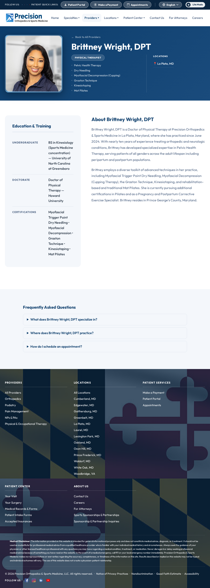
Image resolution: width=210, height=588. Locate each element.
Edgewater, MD (84, 405)
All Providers (13, 392)
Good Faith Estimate (168, 573)
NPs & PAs (11, 418)
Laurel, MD (81, 430)
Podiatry (10, 405)
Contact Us (157, 18)
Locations (110, 18)
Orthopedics (13, 399)
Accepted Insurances (18, 521)
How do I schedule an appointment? (56, 346)
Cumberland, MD (85, 399)
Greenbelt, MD (83, 418)
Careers (197, 18)
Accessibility (191, 573)
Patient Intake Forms (18, 515)
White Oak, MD (84, 467)
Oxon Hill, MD (82, 448)
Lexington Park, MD (86, 436)
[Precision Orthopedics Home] (27, 17)
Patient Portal (76, 4)
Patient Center (133, 18)
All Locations (82, 392)
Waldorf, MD (82, 461)
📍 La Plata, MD (163, 63)
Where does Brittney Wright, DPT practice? (62, 333)
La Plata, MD (82, 424)
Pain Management (17, 411)
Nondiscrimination (142, 573)
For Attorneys (178, 18)
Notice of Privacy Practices (112, 573)
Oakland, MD (82, 442)
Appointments (139, 4)
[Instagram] (34, 580)
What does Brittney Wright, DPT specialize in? (63, 319)
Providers (90, 18)
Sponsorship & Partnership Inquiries (96, 521)
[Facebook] (27, 580)
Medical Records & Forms (21, 509)
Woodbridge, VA (84, 474)
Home (55, 18)
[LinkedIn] (41, 580)
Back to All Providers (87, 37)
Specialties (71, 18)
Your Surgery (13, 502)
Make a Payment (106, 4)
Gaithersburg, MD (85, 411)
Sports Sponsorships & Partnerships (96, 515)
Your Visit (11, 496)
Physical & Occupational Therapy (26, 424)
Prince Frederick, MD (87, 455)
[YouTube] (48, 580)
